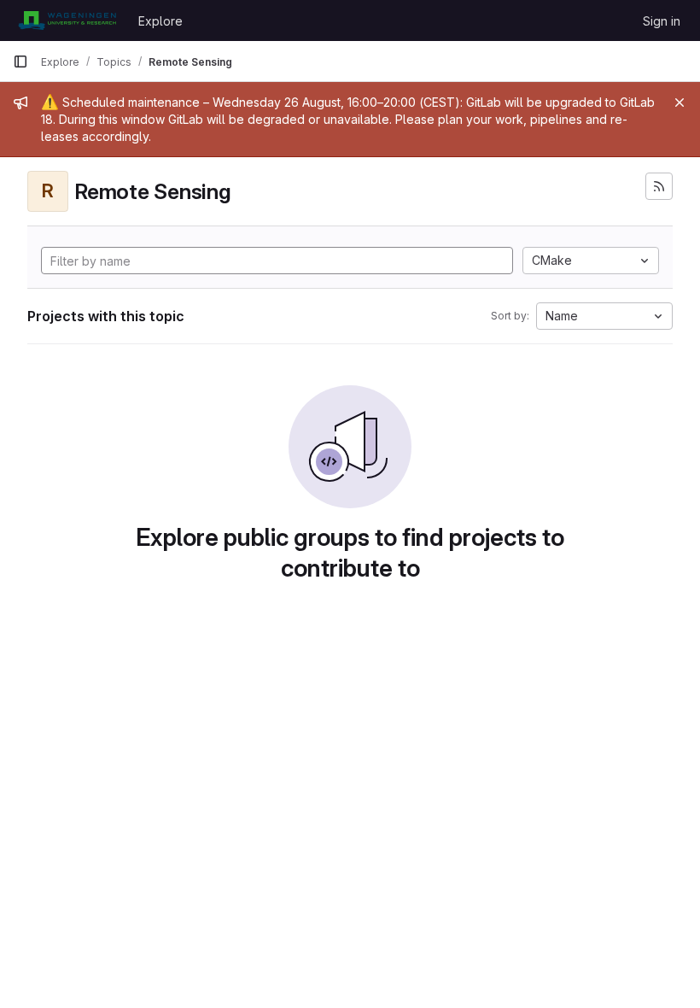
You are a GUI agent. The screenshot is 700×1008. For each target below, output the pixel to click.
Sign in (661, 21)
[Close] (679, 102)
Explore (160, 21)
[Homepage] (67, 20)
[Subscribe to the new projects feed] (659, 186)
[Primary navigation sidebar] (20, 61)
